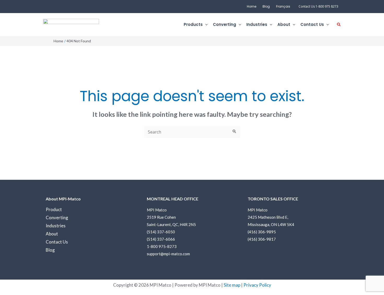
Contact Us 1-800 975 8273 (318, 6)
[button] (205, 25)
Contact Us (57, 242)
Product (54, 209)
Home (251, 6)
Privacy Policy (257, 285)
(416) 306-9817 (262, 239)
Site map (232, 285)
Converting (57, 217)
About (52, 233)
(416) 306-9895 (262, 231)
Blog (266, 6)
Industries (56, 225)
